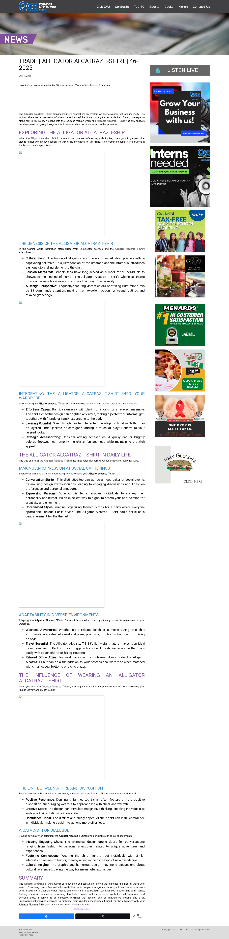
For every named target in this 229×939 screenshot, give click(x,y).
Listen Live (182, 70)
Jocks (169, 7)
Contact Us (201, 7)
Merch (183, 7)
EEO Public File (186, 930)
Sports (154, 7)
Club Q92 (103, 7)
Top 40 (139, 7)
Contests (122, 7)
